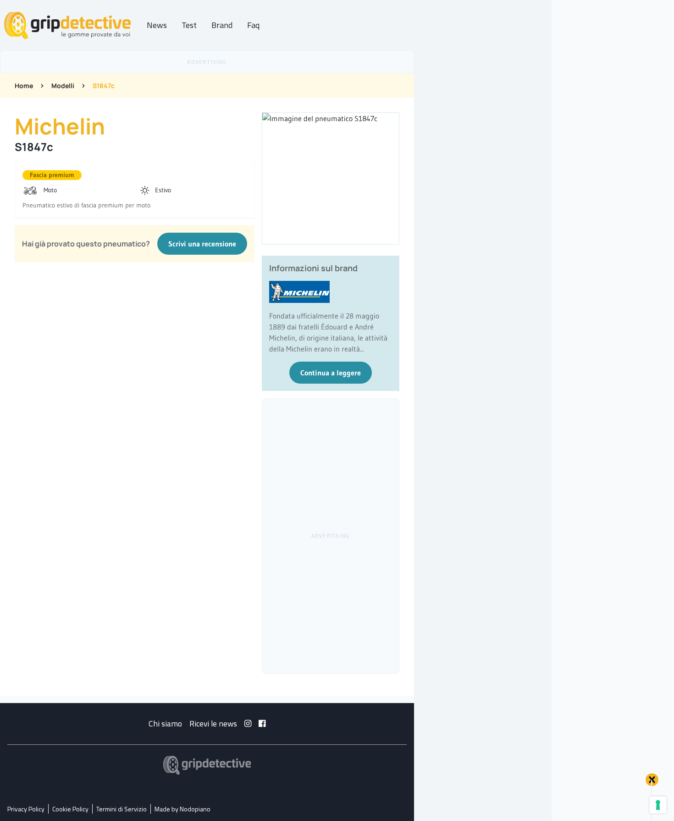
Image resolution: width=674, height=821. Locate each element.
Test (189, 25)
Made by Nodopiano (182, 809)
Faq (253, 25)
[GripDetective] (207, 765)
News (157, 25)
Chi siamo (165, 723)
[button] (652, 779)
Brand (221, 25)
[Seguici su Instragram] (247, 723)
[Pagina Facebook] (262, 723)
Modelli (62, 85)
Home (24, 85)
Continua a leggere (330, 372)
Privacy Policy (25, 809)
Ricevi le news (213, 723)
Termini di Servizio (121, 809)
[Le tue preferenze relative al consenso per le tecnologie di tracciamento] (658, 805)
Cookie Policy (70, 809)
